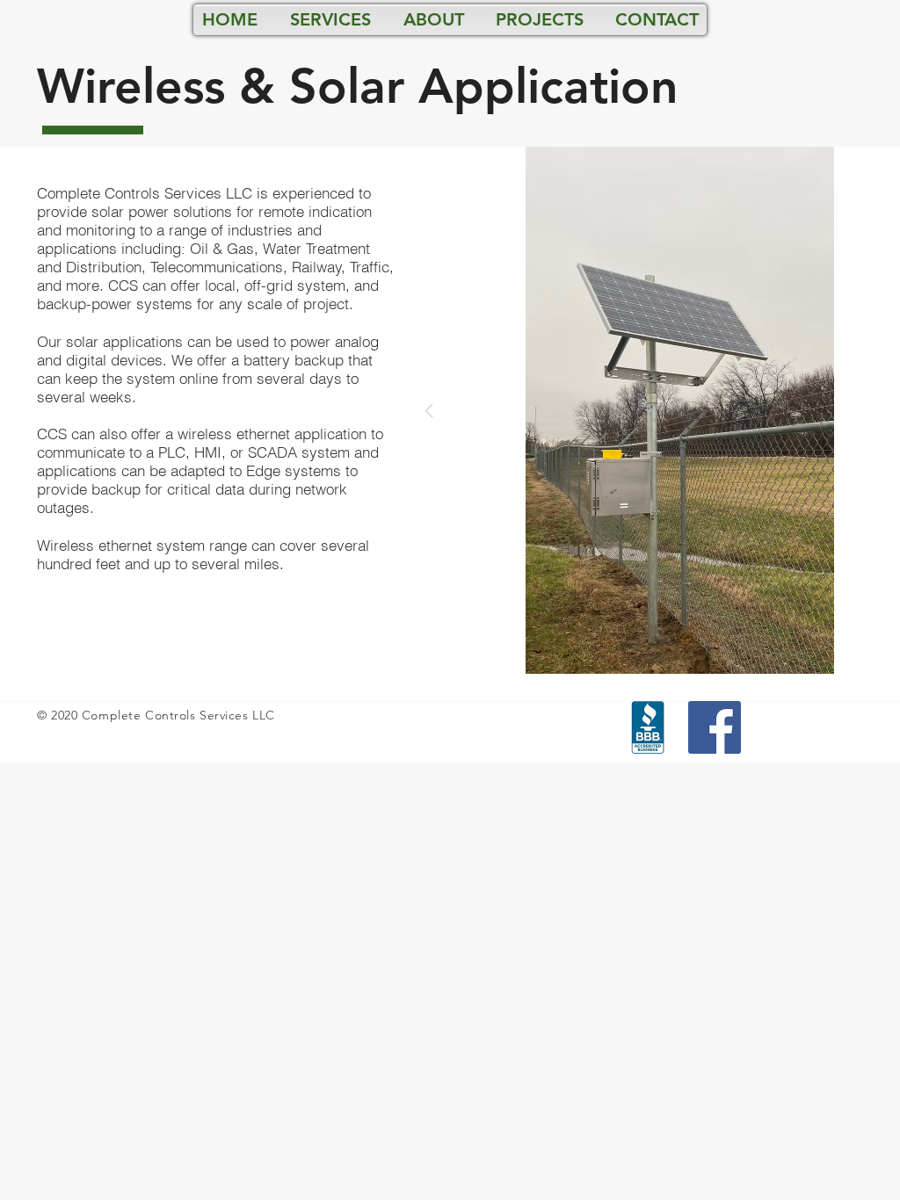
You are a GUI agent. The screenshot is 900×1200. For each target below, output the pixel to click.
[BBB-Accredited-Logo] (647, 727)
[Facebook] (714, 727)
